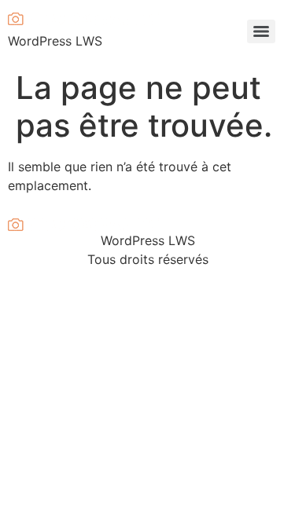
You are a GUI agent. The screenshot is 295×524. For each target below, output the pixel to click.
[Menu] (261, 31)
